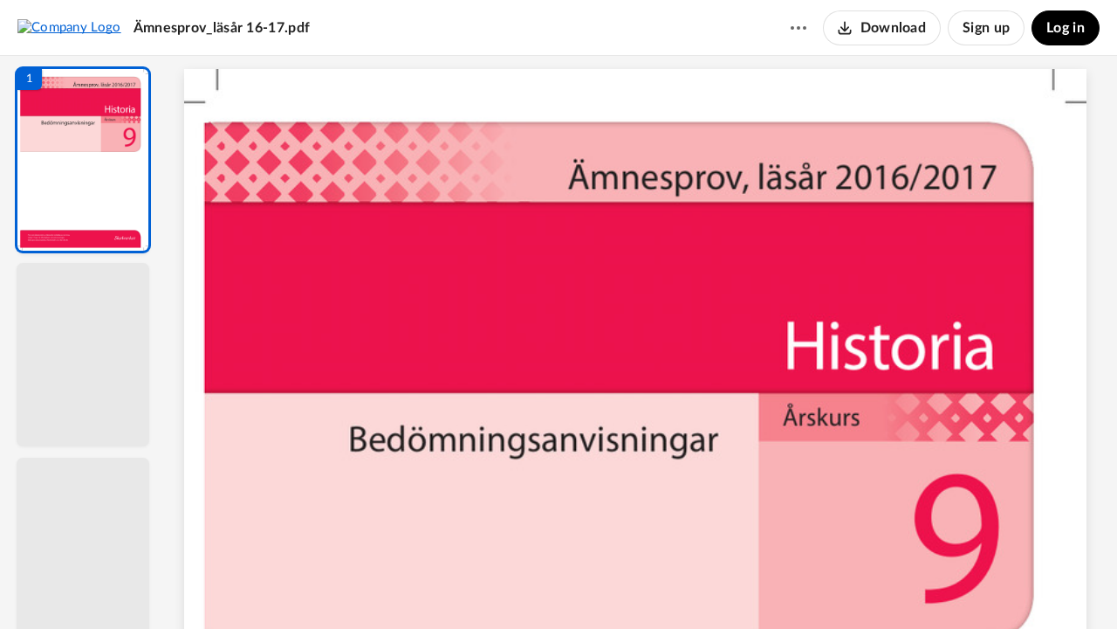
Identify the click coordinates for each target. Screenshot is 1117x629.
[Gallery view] (771, 586)
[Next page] (607, 586)
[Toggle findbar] (513, 586)
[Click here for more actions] (798, 27)
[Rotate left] (738, 586)
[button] (82, 160)
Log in (1065, 28)
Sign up (986, 28)
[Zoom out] (644, 586)
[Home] (69, 27)
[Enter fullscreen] (803, 586)
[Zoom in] (703, 586)
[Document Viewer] (642, 342)
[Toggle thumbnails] (482, 586)
